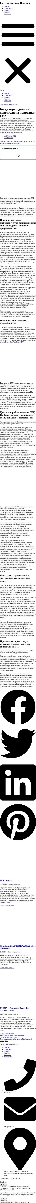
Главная (6, 7)
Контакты (7, 14)
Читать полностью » (7, 905)
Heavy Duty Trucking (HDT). (14, 342)
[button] (18, 53)
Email (2, 1182)
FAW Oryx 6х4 (6, 880)
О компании (8, 8)
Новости (7, 12)
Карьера (7, 10)
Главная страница (6, 141)
